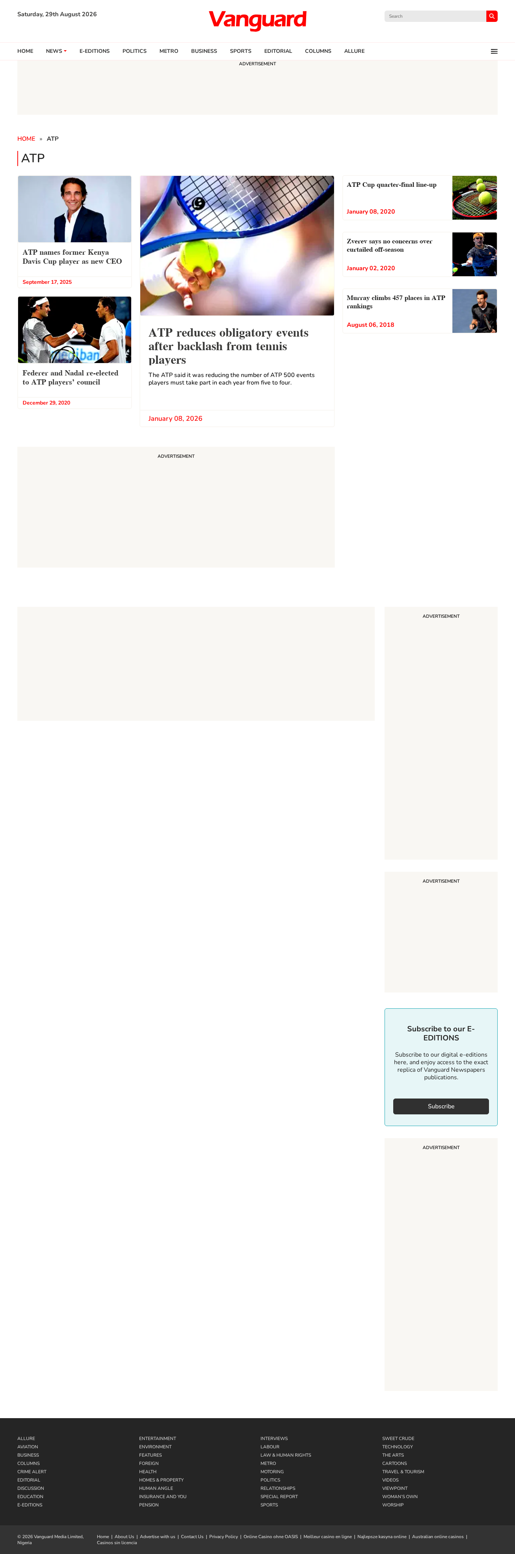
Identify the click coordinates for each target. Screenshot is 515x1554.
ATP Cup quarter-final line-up (392, 183)
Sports (240, 51)
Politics (135, 51)
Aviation (27, 1447)
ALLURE (354, 51)
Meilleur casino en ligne (327, 1537)
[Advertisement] (441, 734)
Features (150, 1455)
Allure (26, 1439)
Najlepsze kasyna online (381, 1537)
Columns (318, 51)
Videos (390, 1480)
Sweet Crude (398, 1439)
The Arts (393, 1455)
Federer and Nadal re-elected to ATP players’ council (70, 376)
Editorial (278, 51)
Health (147, 1472)
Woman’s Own (400, 1497)
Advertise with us (157, 1537)
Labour (270, 1447)
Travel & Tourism (403, 1472)
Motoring (272, 1472)
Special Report (279, 1497)
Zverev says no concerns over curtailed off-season (389, 244)
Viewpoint (395, 1488)
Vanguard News (257, 21)
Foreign (149, 1463)
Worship (393, 1505)
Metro (168, 51)
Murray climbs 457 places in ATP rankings (396, 301)
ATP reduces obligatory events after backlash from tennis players (228, 344)
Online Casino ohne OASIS (271, 1537)
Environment (155, 1447)
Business (204, 51)
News (54, 51)
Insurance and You (163, 1497)
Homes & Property (161, 1480)
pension (149, 1505)
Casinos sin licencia (117, 1543)
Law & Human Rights (286, 1455)
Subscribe (441, 1106)
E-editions (95, 51)
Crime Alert (31, 1472)
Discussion (30, 1488)
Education (30, 1497)
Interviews (274, 1439)
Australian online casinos (438, 1537)
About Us (124, 1537)
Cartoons (394, 1463)
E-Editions (29, 1505)
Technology (397, 1447)
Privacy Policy (223, 1537)
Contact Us (192, 1537)
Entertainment (157, 1439)
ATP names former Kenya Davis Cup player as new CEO (72, 255)
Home (25, 51)
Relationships (278, 1488)
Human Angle (156, 1488)
